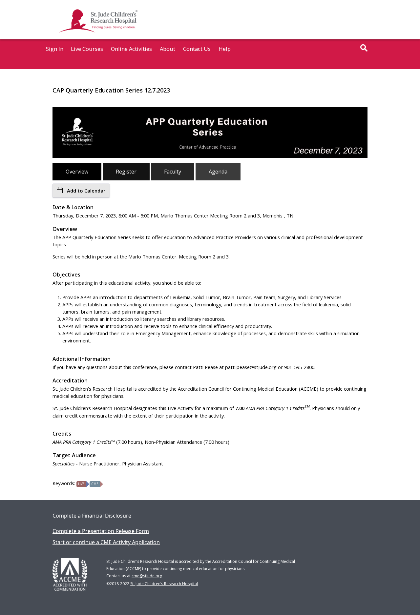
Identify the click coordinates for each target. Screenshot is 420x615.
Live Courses (87, 48)
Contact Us (197, 48)
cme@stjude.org (147, 576)
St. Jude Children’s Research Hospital (164, 583)
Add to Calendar (86, 190)
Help (225, 48)
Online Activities (131, 48)
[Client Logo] (97, 37)
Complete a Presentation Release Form (100, 531)
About (167, 48)
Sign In (54, 48)
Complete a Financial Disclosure (91, 515)
